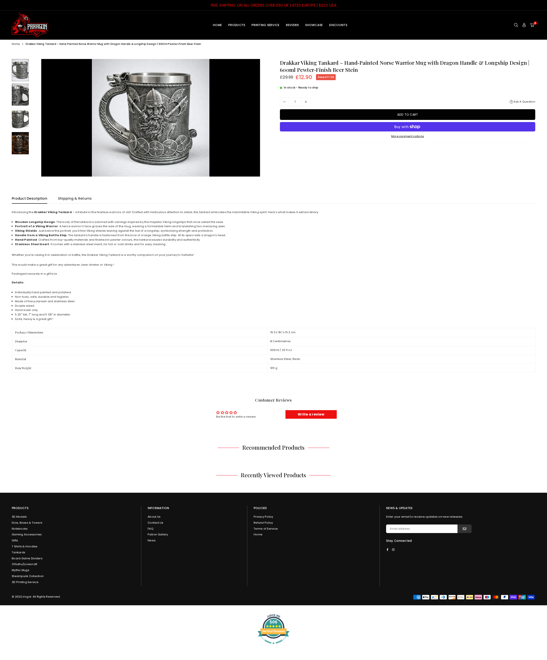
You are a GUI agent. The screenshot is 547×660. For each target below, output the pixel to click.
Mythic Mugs (20, 570)
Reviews (292, 25)
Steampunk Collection (28, 576)
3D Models (19, 517)
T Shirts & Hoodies (25, 546)
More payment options (407, 136)
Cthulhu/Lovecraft (24, 564)
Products (236, 25)
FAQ (150, 529)
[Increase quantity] (305, 102)
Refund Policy (263, 523)
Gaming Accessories (27, 534)
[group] (150, 118)
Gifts (15, 540)
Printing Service (265, 25)
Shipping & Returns (75, 198)
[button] (532, 25)
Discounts (338, 25)
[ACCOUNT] (524, 25)
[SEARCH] (516, 25)
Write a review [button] (311, 414)
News (152, 540)
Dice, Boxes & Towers (27, 523)
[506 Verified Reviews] (273, 646)
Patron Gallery (158, 534)
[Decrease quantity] (284, 102)
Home (217, 25)
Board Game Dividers (27, 558)
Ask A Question (524, 102)
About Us (154, 517)
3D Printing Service (25, 582)
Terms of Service (266, 529)
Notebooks (20, 529)
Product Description (29, 198)
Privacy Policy (263, 517)
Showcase (314, 25)
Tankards (18, 552)
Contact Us (155, 523)
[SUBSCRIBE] (464, 528)
